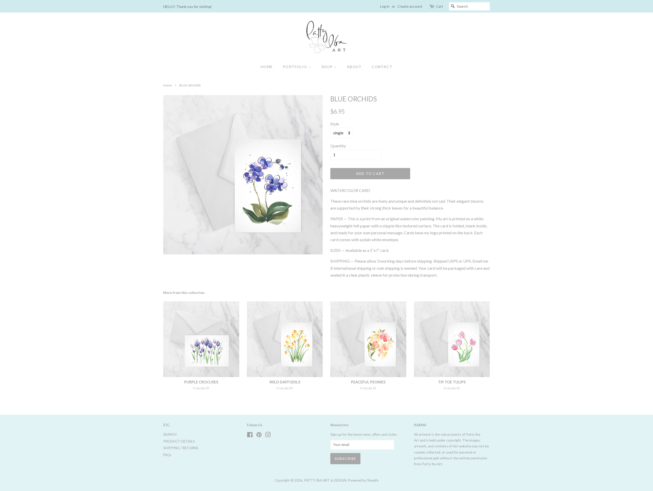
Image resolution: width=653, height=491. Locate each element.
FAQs (167, 455)
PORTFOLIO (295, 66)
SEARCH (170, 434)
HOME (267, 66)
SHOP (327, 66)
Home (167, 85)
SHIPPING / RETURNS (180, 448)
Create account (409, 6)
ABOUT (354, 66)
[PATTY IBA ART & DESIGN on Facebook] (250, 436)
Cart (439, 6)
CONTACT (382, 66)
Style (334, 123)
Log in (385, 6)
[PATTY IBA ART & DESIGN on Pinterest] (259, 436)
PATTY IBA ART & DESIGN (325, 480)
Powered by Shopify (363, 480)
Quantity (338, 145)
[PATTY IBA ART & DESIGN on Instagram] (268, 436)
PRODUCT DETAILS (179, 441)
